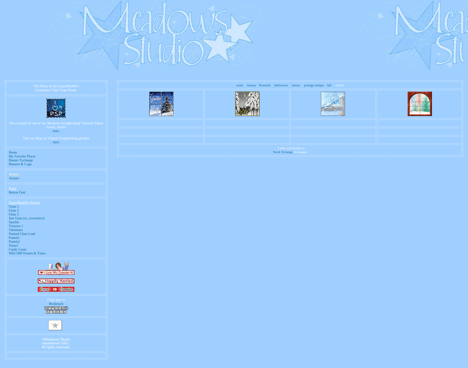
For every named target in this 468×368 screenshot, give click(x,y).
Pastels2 (14, 241)
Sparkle (14, 222)
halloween (281, 85)
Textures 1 (16, 226)
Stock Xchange (283, 152)
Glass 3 (14, 214)
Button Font (17, 192)
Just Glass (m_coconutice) (27, 218)
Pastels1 (14, 238)
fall (329, 85)
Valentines (16, 230)
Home (13, 152)
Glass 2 (14, 210)
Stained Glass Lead (22, 234)
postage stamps (314, 85)
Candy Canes (18, 249)
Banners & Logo (20, 164)
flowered (264, 85)
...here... (56, 131)
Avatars (14, 178)
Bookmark (56, 304)
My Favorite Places (22, 156)
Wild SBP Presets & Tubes (27, 253)
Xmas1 (13, 245)
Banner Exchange (21, 160)
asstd (239, 85)
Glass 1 (14, 206)
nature (296, 85)
